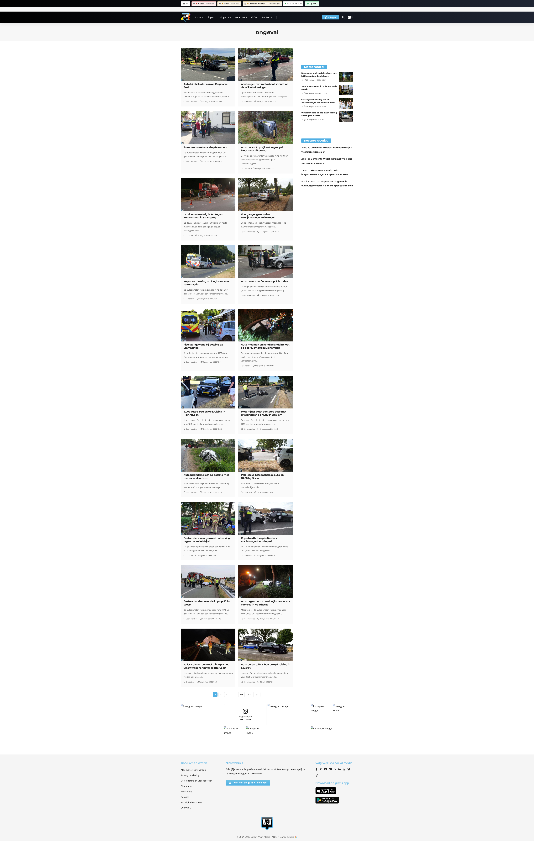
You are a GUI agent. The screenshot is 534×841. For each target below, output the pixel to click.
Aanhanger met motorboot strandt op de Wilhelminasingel (264, 86)
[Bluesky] (349, 769)
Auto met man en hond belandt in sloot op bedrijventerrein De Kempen (265, 346)
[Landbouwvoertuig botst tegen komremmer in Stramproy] (208, 194)
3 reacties (247, 555)
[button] (276, 17)
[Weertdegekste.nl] (186, 17)
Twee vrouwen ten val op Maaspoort (206, 147)
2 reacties (247, 101)
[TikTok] (316, 775)
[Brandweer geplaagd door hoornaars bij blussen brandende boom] (346, 77)
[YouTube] (325, 769)
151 (241, 694)
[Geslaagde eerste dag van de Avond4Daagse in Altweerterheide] (346, 103)
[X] (320, 769)
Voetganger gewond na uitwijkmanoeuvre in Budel (258, 216)
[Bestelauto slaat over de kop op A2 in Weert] (208, 581)
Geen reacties (191, 101)
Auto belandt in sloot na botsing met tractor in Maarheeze (206, 476)
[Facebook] (316, 769)
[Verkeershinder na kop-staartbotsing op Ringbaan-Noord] (346, 116)
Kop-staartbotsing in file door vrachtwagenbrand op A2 (259, 540)
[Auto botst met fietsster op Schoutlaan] (265, 261)
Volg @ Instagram (245, 718)
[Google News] (330, 769)
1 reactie (246, 168)
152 (249, 694)
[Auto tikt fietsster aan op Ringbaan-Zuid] (208, 64)
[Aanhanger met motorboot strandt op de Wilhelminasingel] (265, 64)
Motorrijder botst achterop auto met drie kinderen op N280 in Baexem (263, 413)
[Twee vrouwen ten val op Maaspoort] (208, 127)
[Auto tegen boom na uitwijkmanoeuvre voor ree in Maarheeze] (265, 581)
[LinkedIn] (339, 769)
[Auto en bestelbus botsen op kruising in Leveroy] (265, 645)
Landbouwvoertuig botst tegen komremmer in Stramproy (203, 216)
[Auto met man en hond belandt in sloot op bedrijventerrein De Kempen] (265, 325)
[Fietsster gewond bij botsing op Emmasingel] (208, 325)
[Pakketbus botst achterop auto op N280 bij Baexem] (265, 455)
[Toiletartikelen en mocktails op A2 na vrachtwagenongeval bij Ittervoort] (208, 645)
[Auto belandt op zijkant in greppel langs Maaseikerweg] (265, 127)
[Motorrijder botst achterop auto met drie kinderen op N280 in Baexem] (265, 392)
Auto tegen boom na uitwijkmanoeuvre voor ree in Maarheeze (265, 603)
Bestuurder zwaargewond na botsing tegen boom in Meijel (207, 540)
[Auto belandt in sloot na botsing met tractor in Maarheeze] (208, 455)
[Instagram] (335, 769)
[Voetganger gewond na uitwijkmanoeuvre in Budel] (265, 194)
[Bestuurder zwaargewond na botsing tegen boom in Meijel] (208, 518)
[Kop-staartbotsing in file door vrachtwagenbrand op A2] (265, 518)
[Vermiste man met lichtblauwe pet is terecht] (346, 90)
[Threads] (344, 769)
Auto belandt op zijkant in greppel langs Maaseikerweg (262, 149)
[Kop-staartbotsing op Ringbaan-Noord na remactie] (208, 261)
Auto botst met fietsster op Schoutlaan (265, 281)
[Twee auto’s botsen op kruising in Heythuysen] (208, 392)
